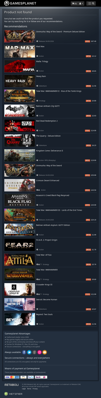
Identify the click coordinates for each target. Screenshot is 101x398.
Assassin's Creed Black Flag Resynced (52, 195)
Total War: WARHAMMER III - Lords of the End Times (59, 210)
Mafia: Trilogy (42, 61)
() (75, 3)
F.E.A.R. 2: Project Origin (46, 240)
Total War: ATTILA (43, 255)
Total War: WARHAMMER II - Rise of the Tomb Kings (58, 91)
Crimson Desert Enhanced (47, 180)
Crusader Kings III (44, 284)
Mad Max (40, 46)
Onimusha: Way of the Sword (49, 165)
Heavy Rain (41, 76)
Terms (29, 389)
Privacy (35, 389)
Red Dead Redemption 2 (47, 121)
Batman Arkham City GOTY (48, 106)
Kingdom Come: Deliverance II (49, 150)
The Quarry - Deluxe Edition (48, 136)
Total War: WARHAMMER (47, 269)
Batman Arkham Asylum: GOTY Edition (53, 225)
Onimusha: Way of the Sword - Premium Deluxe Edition (60, 31)
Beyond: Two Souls (44, 314)
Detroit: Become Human (46, 299)
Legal (24, 389)
